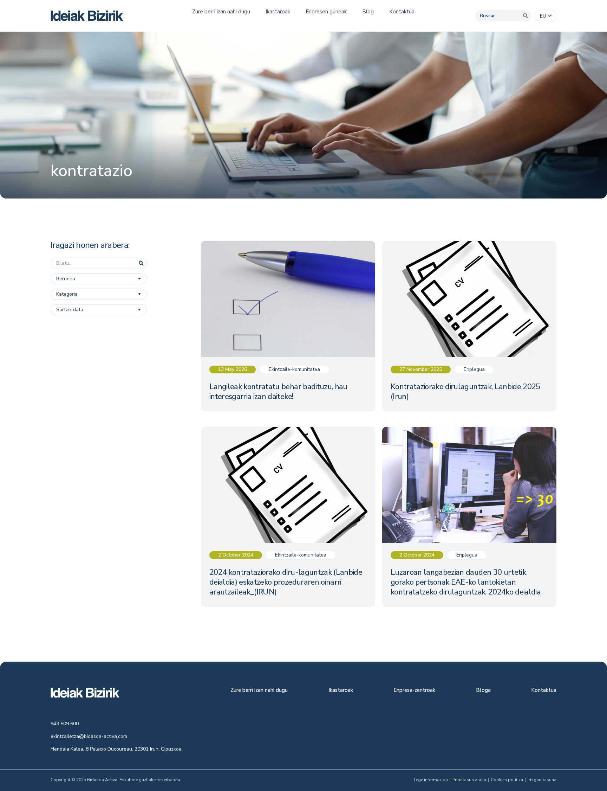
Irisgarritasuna (542, 780)
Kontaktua (543, 691)
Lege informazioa (431, 780)
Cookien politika (507, 780)
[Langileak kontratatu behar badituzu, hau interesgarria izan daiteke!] (288, 326)
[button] (545, 16)
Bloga (483, 691)
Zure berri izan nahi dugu (259, 691)
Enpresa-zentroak (414, 691)
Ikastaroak (340, 691)
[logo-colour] (87, 16)
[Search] (525, 15)
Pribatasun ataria (469, 780)
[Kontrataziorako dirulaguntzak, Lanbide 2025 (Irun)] (469, 326)
